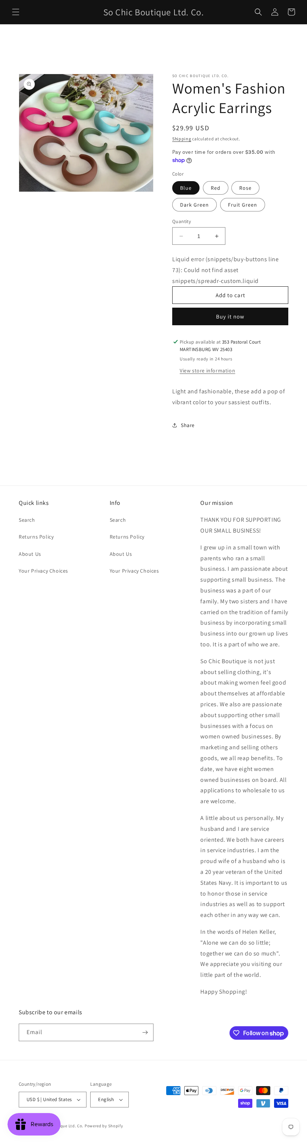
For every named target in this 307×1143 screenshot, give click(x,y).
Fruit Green (242, 204)
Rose (245, 188)
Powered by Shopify (104, 1125)
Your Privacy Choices (43, 570)
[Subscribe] (145, 1032)
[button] (15, 12)
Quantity (181, 221)
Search (27, 519)
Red (216, 188)
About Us (30, 554)
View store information (207, 370)
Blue (186, 188)
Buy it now (230, 316)
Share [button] (188, 425)
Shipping (181, 138)
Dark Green (194, 204)
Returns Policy (36, 536)
